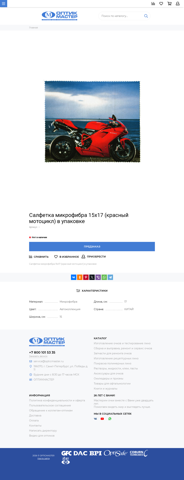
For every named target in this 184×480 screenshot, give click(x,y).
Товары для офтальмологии (112, 383)
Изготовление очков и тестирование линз (122, 343)
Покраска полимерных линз (112, 363)
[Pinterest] (86, 277)
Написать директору (43, 430)
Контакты (35, 425)
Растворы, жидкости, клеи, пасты (116, 368)
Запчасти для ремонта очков (113, 353)
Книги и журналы (105, 388)
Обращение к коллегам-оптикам (51, 410)
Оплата (34, 420)
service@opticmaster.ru (49, 361)
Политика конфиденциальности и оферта (57, 400)
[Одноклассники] (79, 277)
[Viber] (98, 277)
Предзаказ (92, 246)
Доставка (35, 415)
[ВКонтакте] (73, 277)
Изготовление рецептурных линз (116, 358)
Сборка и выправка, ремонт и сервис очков (123, 348)
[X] (92, 277)
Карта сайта (44, 458)
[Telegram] (110, 277)
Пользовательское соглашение (50, 405)
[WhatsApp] (104, 277)
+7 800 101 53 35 (42, 352)
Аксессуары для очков (108, 373)
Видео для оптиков (42, 435)
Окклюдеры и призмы (108, 378)
